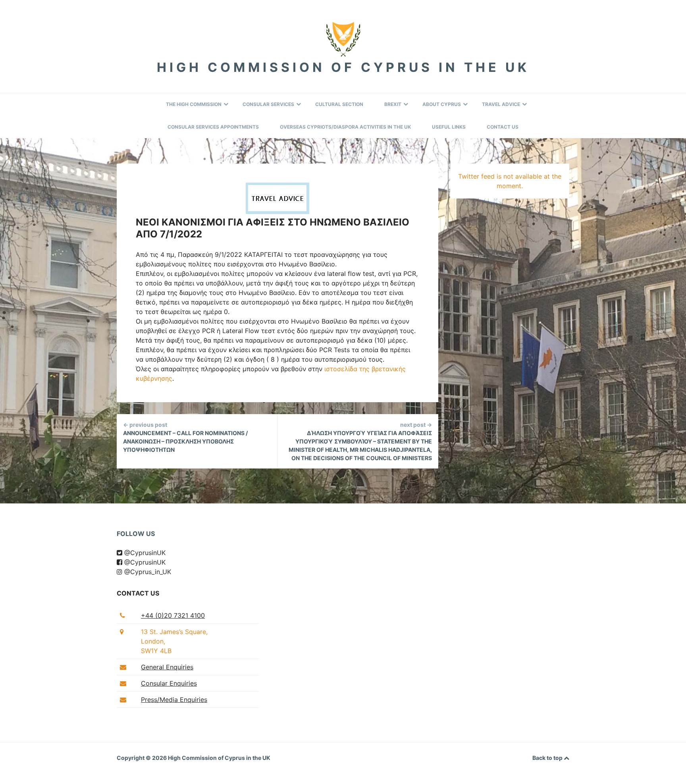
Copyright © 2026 (142, 757)
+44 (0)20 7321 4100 (173, 615)
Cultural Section (339, 104)
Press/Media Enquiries (174, 700)
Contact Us (502, 127)
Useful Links (449, 127)
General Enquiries (167, 667)
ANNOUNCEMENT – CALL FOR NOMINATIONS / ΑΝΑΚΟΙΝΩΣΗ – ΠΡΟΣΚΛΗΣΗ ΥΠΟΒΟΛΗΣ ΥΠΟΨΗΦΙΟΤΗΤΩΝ (185, 437)
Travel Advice (501, 104)
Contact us (138, 593)
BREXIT (392, 104)
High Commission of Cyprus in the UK (343, 67)
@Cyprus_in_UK (146, 572)
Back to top (548, 757)
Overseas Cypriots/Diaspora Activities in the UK (345, 127)
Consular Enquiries (169, 683)
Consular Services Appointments (213, 127)
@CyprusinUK (144, 553)
